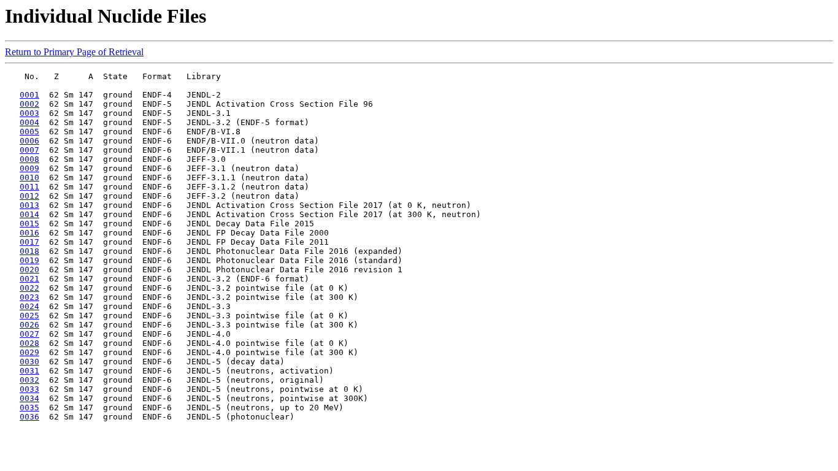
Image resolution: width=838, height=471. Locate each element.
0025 (29, 315)
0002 (29, 104)
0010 (29, 177)
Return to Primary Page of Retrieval (74, 52)
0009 (29, 168)
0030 (29, 361)
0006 (29, 140)
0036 (29, 416)
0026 (29, 324)
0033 (29, 389)
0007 (29, 150)
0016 (29, 232)
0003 (29, 113)
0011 (29, 186)
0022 (29, 288)
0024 (29, 306)
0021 (29, 278)
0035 (29, 407)
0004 (29, 122)
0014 (29, 214)
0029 (29, 352)
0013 (29, 205)
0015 (29, 223)
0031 (29, 370)
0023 (29, 297)
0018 (29, 251)
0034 (29, 398)
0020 (29, 269)
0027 (29, 334)
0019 (29, 260)
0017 (29, 242)
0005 (29, 131)
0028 (29, 343)
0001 (29, 94)
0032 (29, 380)
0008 (29, 159)
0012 (29, 196)
